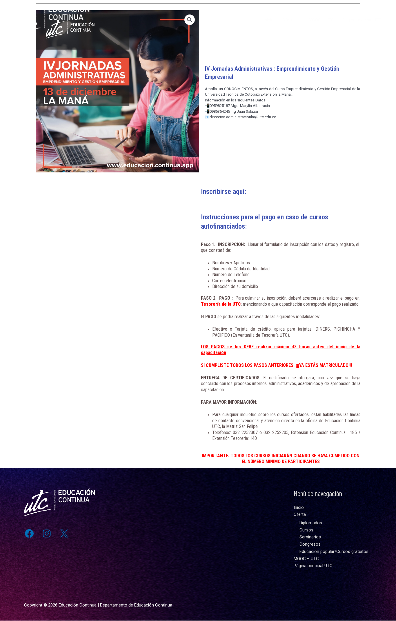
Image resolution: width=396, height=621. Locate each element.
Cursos (306, 530)
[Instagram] (46, 533)
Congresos (310, 544)
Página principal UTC (362, 20)
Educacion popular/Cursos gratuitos (333, 551)
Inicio (269, 20)
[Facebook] (29, 533)
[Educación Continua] (50, 19)
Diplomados (310, 522)
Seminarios (310, 537)
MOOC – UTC (321, 20)
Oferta (288, 20)
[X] (64, 533)
